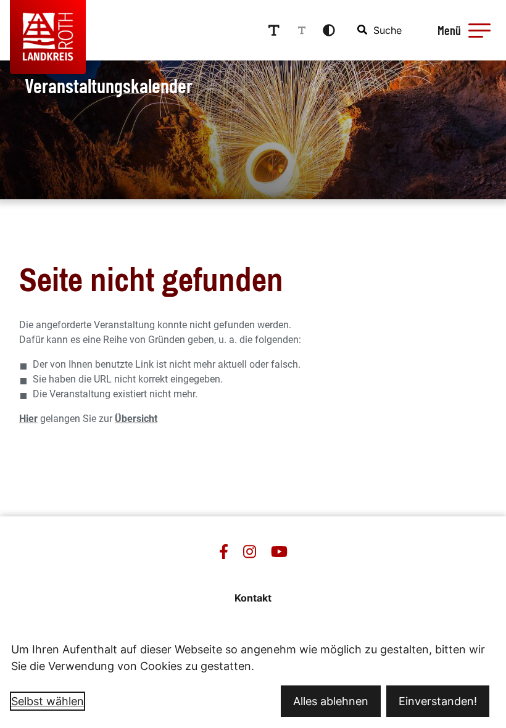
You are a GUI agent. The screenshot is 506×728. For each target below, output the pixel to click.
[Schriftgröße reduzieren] (301, 30)
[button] (479, 30)
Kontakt (253, 598)
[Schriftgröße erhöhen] (274, 30)
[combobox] (380, 30)
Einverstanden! (438, 701)
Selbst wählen (47, 701)
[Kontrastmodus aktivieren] (328, 30)
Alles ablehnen (330, 701)
